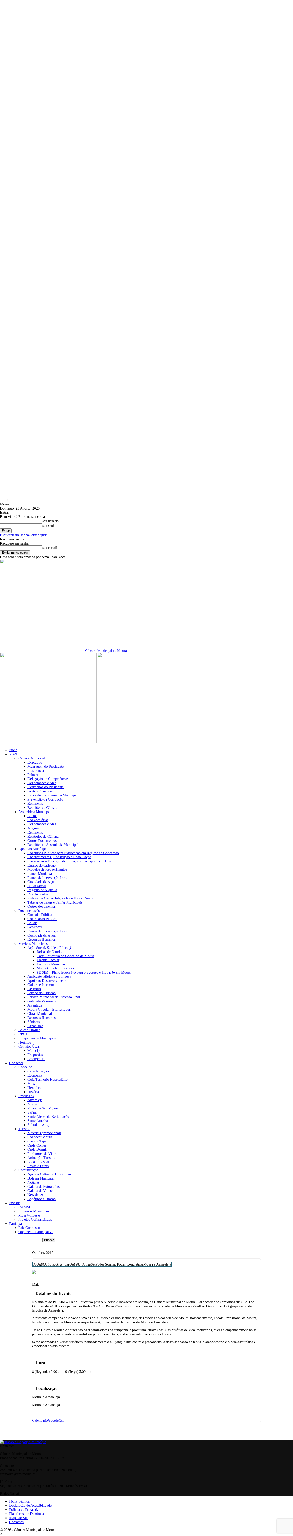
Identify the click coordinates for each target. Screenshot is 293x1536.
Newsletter (35, 1195)
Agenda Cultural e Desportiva (49, 1174)
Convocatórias (37, 820)
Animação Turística (41, 1158)
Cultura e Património (42, 985)
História (33, 1092)
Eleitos (32, 816)
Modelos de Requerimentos (47, 869)
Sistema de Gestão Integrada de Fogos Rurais (60, 898)
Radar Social (36, 886)
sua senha (49, 526)
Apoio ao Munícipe (32, 849)
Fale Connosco (29, 1228)
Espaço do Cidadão (41, 865)
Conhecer (16, 1063)
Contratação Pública (42, 919)
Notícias (33, 1182)
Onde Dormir (37, 1149)
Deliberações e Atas (41, 783)
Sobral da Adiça (39, 1125)
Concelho (25, 1067)
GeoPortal (34, 927)
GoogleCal (56, 1420)
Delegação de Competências (47, 779)
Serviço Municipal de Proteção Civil (53, 997)
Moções (33, 828)
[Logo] (49, 742)
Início (13, 750)
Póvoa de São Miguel (43, 1108)
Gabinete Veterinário (42, 1001)
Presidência (35, 770)
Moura (32, 1104)
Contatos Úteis (29, 1046)
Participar (16, 1224)
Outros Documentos (42, 840)
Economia (34, 1075)
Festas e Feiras (38, 1166)
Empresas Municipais (33, 1211)
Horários (24, 1042)
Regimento (35, 803)
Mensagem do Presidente (45, 766)
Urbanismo (35, 1026)
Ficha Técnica (19, 1501)
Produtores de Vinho (42, 1153)
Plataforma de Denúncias (27, 1514)
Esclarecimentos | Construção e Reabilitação (59, 857)
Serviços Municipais (33, 943)
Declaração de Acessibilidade (30, 1505)
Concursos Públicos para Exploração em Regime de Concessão (73, 853)
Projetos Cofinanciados (35, 1219)
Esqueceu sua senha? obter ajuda (23, 535)
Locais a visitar (38, 1162)
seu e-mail (49, 548)
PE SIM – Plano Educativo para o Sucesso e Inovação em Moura (84, 972)
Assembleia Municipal (34, 812)
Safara (32, 1112)
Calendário (40, 1420)
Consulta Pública (39, 915)
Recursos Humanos (41, 939)
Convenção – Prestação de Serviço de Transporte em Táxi (69, 861)
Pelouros (33, 775)
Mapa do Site (18, 1518)
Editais (32, 923)
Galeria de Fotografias (43, 1186)
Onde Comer (36, 1145)
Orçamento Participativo (35, 1232)
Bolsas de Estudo (49, 952)
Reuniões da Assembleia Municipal (52, 845)
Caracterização (38, 1071)
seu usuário (50, 521)
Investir (14, 1203)
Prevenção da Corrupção (45, 799)
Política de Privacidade (25, 1510)
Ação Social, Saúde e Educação (50, 948)
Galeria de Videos (40, 1191)
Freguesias (35, 1055)
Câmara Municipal (31, 758)
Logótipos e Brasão (41, 1199)
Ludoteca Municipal (51, 964)
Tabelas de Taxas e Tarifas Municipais (54, 902)
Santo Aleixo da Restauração (48, 1116)
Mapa (31, 1083)
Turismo (24, 1129)
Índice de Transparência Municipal (52, 795)
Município (34, 1051)
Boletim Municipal (40, 1178)
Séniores (33, 1022)
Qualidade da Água (41, 882)
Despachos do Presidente (45, 787)
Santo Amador (37, 1121)
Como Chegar (37, 1141)
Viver (13, 754)
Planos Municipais (40, 873)
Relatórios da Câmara (43, 836)
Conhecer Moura (39, 1137)
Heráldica (34, 1088)
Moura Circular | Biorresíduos (49, 1009)
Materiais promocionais (44, 1133)
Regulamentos (37, 894)
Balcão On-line (29, 1030)
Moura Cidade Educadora (55, 968)
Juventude (34, 1005)
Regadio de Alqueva (42, 890)
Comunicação (28, 1170)
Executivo (34, 762)
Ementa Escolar (48, 960)
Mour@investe (29, 1215)
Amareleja (34, 1100)
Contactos (16, 1522)
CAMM (24, 1207)
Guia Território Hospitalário (47, 1079)
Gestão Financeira (40, 791)
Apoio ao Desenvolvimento (47, 981)
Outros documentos (41, 906)
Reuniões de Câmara (42, 808)
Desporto (34, 989)
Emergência (36, 1059)
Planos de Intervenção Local (47, 878)
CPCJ (22, 1034)
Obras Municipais (40, 1013)
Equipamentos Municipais (37, 1038)
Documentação (29, 910)
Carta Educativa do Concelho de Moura (65, 956)
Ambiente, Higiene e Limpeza (49, 976)
